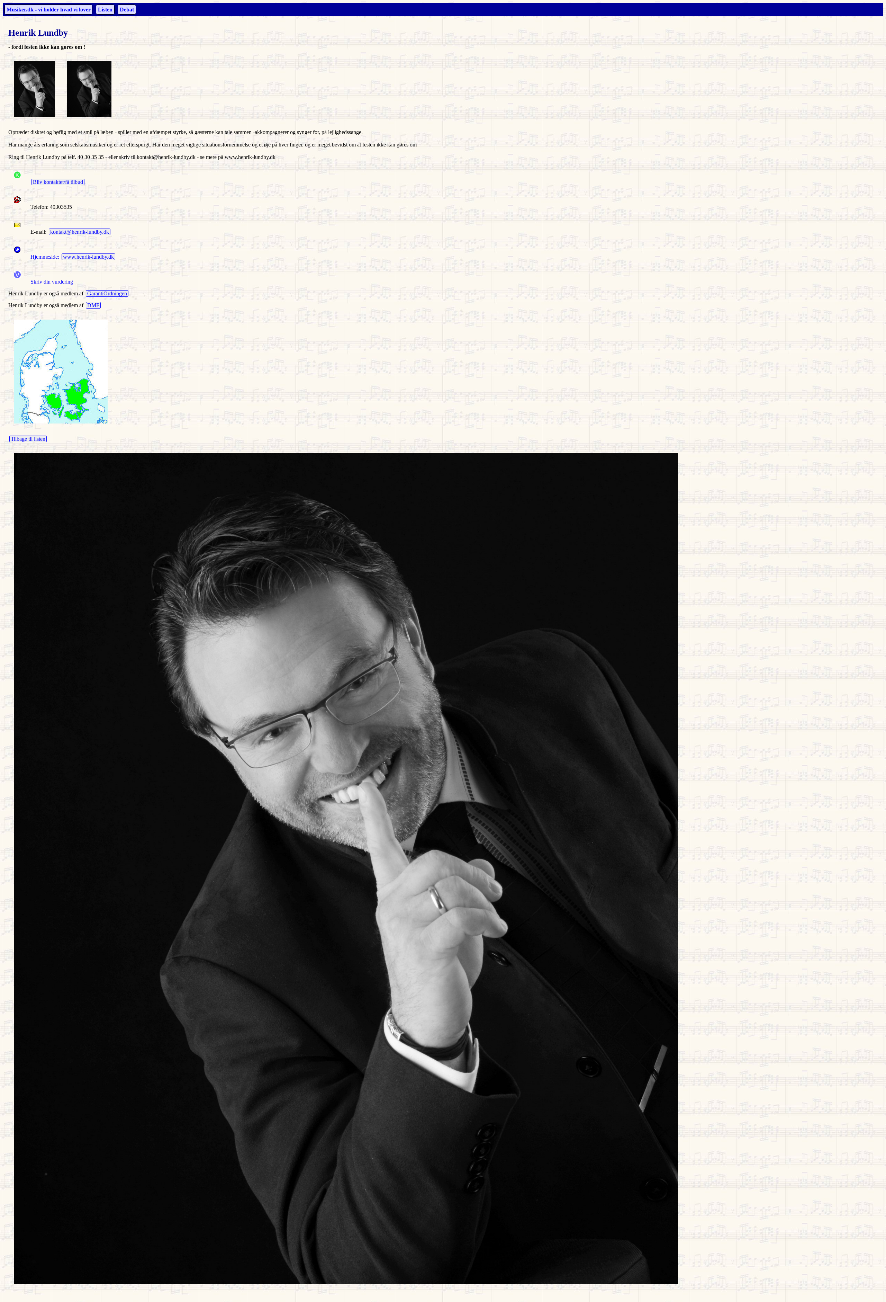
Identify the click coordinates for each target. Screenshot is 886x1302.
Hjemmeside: (43, 257)
